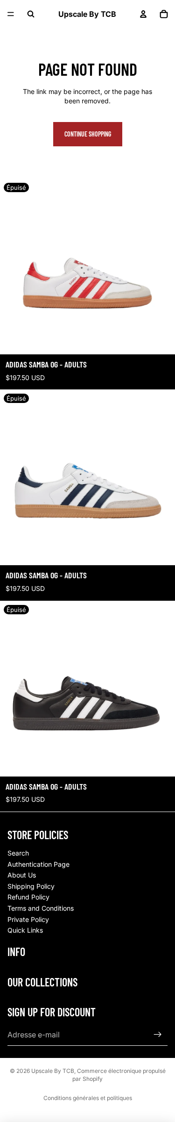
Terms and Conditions (40, 908)
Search (18, 853)
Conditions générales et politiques (87, 1097)
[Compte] (143, 14)
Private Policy (28, 919)
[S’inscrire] (158, 1034)
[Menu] (10, 14)
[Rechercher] (31, 14)
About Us (21, 875)
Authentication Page (38, 864)
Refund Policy (28, 897)
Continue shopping (87, 134)
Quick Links (25, 930)
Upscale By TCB (52, 1070)
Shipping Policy (31, 886)
